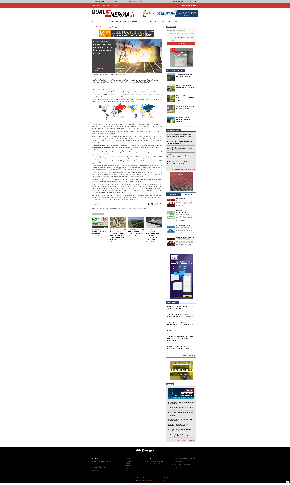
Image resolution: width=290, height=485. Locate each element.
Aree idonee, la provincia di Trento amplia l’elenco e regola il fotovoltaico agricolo (117, 235)
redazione (170, 477)
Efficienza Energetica (157, 21)
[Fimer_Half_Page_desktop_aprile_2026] (181, 276)
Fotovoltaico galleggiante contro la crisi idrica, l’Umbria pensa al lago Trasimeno (153, 235)
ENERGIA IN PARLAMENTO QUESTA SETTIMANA (185, 238)
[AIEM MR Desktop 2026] (181, 181)
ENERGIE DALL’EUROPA (183, 225)
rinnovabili (126, 208)
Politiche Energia (135, 21)
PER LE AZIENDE (150, 459)
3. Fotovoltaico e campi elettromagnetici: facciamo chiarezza (180, 435)
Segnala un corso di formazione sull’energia (99, 233)
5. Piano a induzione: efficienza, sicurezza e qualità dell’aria (178, 425)
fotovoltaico (107, 208)
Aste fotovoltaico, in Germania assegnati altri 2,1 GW (135, 233)
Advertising (105, 5)
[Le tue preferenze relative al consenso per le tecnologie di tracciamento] (287, 482)
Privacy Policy (3, 484)
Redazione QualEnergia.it (101, 67)
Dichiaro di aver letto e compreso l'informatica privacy (181, 37)
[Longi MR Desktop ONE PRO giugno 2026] (181, 57)
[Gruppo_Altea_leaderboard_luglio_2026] (170, 13)
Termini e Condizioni (160, 480)
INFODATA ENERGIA (99, 1)
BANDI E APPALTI (182, 198)
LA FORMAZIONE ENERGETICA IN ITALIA (183, 211)
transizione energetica (141, 208)
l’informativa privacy (185, 39)
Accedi (189, 2)
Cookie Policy (152, 480)
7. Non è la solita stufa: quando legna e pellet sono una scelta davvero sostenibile (180, 413)
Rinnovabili (114, 21)
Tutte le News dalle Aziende (184, 169)
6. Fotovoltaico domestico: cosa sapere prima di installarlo (180, 419)
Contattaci (114, 5)
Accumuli (146, 21)
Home (93, 26)
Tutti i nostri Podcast (186, 441)
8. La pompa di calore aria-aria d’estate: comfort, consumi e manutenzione (181, 408)
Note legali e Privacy (143, 480)
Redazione (95, 5)
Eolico (167, 21)
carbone (98, 208)
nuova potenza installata (117, 208)
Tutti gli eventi (189, 356)
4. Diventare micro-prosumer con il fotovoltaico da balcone (179, 430)
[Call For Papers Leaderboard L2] (126, 33)
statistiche (132, 208)
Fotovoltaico (124, 21)
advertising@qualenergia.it (155, 463)
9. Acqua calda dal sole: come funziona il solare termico (181, 403)
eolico (102, 208)
